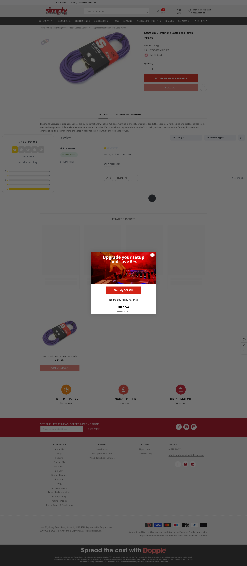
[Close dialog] (152, 255)
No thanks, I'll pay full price (123, 299)
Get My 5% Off (123, 290)
